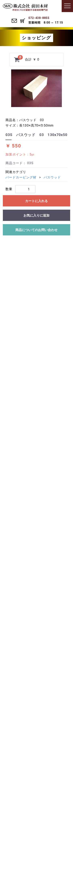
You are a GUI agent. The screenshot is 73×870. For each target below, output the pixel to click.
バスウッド (52, 177)
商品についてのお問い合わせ (36, 230)
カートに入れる (36, 201)
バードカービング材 (20, 177)
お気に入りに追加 (36, 215)
